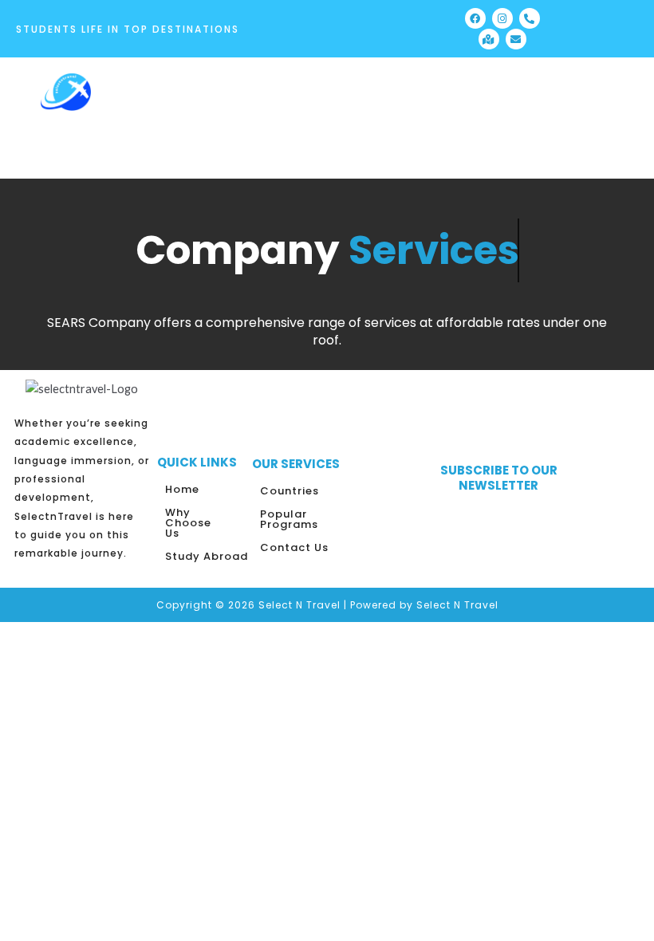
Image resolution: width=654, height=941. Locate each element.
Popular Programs (289, 519)
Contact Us (294, 547)
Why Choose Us (188, 523)
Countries (289, 490)
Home (182, 489)
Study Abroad (206, 556)
